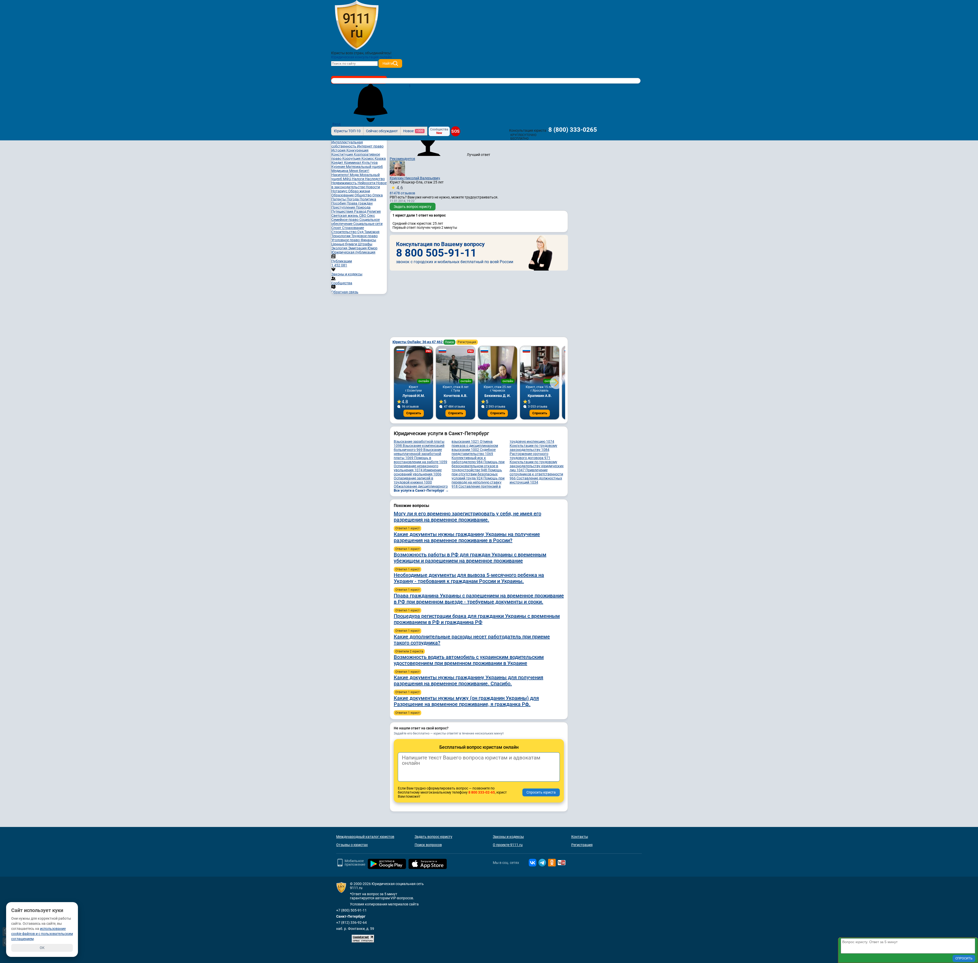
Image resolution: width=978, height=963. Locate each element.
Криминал (353, 162)
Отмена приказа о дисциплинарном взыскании (475, 445)
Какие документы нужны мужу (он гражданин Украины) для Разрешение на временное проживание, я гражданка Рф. (466, 701)
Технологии (341, 236)
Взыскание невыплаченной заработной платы (418, 454)
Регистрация (467, 342)
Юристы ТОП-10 (347, 131)
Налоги (358, 179)
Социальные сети (368, 224)
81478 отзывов (402, 190)
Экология (339, 248)
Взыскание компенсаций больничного (419, 448)
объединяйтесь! (378, 53)
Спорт (336, 228)
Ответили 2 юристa (409, 651)
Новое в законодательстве (359, 185)
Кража (380, 158)
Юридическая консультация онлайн (361, 57)
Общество (363, 195)
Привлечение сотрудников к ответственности (536, 474)
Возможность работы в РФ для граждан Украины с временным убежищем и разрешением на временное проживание (470, 558)
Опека (377, 195)
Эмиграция (358, 248)
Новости (373, 187)
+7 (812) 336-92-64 (351, 922)
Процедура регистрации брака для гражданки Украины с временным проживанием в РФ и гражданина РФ (477, 619)
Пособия (339, 203)
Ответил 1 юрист (407, 528)
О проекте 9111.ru (508, 845)
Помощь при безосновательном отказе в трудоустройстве (478, 466)
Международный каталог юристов (365, 837)
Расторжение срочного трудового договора (530, 456)
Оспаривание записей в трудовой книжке (413, 480)
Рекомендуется (402, 159)
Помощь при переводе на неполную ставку (478, 482)
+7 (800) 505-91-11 (351, 910)
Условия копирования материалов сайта (384, 904)
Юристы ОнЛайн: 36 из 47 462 (417, 342)
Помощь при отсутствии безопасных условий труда (477, 474)
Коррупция (351, 158)
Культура (370, 162)
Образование (343, 195)
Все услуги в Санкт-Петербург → (421, 490)
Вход (336, 124)
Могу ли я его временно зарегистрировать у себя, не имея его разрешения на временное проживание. (467, 517)
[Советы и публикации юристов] (356, 25)
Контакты (579, 837)
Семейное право (345, 220)
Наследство (375, 179)
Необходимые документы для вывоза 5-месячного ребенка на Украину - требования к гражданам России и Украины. (469, 578)
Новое (413, 131)
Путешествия (342, 211)
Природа (363, 207)
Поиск (449, 342)
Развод (360, 211)
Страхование (353, 228)
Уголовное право (346, 240)
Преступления (343, 207)
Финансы (368, 240)
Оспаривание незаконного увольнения (416, 468)
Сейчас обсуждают (382, 131)
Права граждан (360, 203)
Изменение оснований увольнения (418, 472)
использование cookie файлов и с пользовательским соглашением (42, 934)
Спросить (413, 413)
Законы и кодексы (508, 837)
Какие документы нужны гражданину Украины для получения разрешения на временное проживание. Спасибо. (468, 680)
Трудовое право (364, 236)
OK (42, 948)
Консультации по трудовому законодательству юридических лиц (537, 466)
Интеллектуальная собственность (347, 144)
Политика (368, 199)
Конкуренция (357, 150)
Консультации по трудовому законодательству (533, 448)
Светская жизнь (345, 215)
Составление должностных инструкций (536, 480)
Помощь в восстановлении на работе (420, 460)
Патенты (339, 199)
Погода (353, 199)
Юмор (372, 248)
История (338, 150)
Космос (368, 158)
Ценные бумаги (344, 244)
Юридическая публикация (353, 252)
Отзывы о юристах (352, 845)
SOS (455, 131)
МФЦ (347, 179)
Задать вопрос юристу (412, 207)
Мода (355, 175)
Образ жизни (359, 191)
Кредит (337, 162)
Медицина (340, 171)
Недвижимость (344, 183)
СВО (363, 215)
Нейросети (367, 183)
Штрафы (365, 244)
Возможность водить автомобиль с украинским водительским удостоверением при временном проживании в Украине (469, 660)
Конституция (342, 154)
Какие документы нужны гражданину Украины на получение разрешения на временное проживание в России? (467, 537)
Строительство (344, 232)
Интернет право (370, 146)
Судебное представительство (474, 452)
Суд (360, 232)
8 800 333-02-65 (481, 792)
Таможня (371, 232)
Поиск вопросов (428, 845)
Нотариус (339, 191)
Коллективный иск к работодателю (469, 460)
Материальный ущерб (364, 167)
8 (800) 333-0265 (572, 129)
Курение (338, 167)
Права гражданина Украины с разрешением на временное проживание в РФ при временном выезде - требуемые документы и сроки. (479, 599)
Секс (371, 215)
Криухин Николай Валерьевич (415, 178)
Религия (374, 211)
